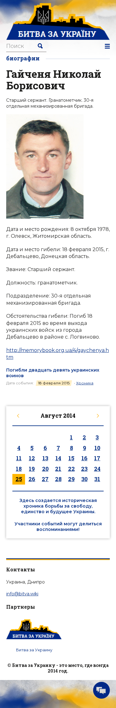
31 (97, 479)
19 (32, 468)
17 (97, 458)
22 (71, 468)
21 (58, 468)
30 (84, 479)
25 (18, 479)
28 (58, 479)
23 (84, 468)
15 (71, 458)
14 (58, 458)
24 (97, 468)
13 (45, 458)
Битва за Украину (34, 649)
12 (32, 458)
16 (84, 458)
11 (19, 458)
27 (45, 479)
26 (31, 479)
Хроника (84, 383)
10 (97, 448)
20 (45, 468)
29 (71, 479)
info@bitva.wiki (22, 594)
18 (19, 468)
